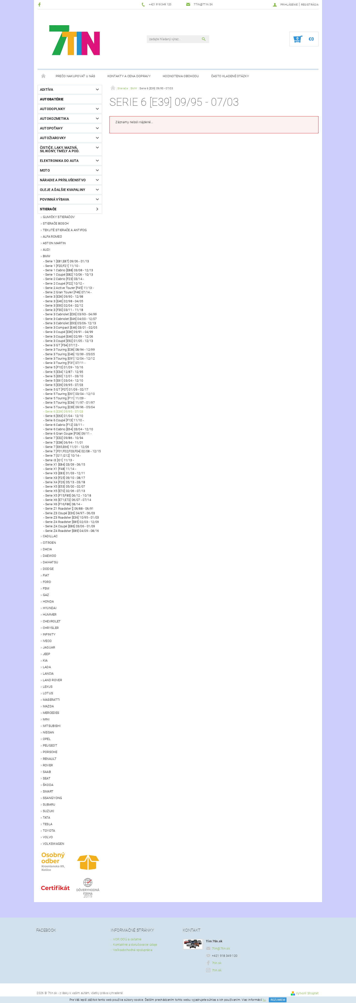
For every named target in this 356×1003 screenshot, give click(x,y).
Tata (46, 817)
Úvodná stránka (44, 76)
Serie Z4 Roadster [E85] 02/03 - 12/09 (72, 522)
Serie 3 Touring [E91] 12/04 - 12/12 (70, 358)
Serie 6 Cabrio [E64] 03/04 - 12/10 (69, 429)
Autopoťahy (51, 128)
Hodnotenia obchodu (181, 76)
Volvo (48, 837)
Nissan (48, 732)
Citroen (49, 542)
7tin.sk (216, 963)
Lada (47, 667)
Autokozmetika (54, 119)
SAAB (47, 772)
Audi (46, 249)
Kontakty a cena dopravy (129, 76)
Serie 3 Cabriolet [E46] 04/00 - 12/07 (71, 319)
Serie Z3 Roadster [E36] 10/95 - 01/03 (72, 517)
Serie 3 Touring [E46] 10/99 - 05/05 (70, 354)
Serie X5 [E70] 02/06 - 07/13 (65, 491)
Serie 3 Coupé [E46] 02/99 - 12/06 (69, 336)
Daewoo (49, 556)
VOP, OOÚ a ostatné (127, 939)
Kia (45, 660)
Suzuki (48, 811)
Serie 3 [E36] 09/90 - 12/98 (64, 296)
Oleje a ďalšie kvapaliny (62, 190)
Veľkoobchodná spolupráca (132, 950)
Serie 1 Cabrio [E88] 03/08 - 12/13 (69, 270)
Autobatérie (52, 99)
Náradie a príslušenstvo (63, 180)
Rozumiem (278, 1000)
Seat (46, 778)
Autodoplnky (52, 109)
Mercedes (51, 713)
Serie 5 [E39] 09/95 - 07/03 (64, 385)
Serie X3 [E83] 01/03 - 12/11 (65, 473)
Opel (47, 739)
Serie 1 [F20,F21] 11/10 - (62, 266)
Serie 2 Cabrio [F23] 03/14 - (64, 279)
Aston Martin (54, 243)
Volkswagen (53, 843)
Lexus (48, 686)
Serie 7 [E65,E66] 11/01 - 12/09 (67, 447)
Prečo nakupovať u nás (75, 76)
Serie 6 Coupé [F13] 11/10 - (64, 420)
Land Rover (52, 680)
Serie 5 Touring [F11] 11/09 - (65, 398)
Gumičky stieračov (59, 217)
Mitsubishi (52, 726)
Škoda (48, 785)
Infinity (49, 634)
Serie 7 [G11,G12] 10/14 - (63, 455)
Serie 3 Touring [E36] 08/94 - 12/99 (70, 349)
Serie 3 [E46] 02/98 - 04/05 (64, 301)
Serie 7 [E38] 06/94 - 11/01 (64, 442)
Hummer (50, 614)
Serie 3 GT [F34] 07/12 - (62, 345)
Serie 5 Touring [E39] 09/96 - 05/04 (70, 407)
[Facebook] (40, 4)
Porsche (50, 752)
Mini (46, 719)
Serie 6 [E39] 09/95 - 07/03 (64, 411)
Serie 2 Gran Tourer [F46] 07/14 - (68, 292)
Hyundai (49, 608)
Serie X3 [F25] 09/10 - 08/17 (65, 478)
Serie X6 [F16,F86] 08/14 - (63, 504)
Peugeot (50, 745)
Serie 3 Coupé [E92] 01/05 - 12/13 (69, 341)
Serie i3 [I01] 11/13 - (59, 460)
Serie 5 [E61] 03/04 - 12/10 (64, 380)
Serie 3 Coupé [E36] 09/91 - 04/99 (69, 332)
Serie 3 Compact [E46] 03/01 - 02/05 (71, 327)
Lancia (48, 673)
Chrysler (51, 628)
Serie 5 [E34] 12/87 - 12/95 (64, 372)
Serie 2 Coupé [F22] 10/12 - (64, 283)
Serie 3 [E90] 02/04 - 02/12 (64, 305)
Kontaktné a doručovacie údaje (135, 944)
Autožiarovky (53, 138)
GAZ (46, 595)
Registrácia (310, 4)
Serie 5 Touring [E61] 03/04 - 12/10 (70, 394)
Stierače (48, 209)
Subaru (49, 804)
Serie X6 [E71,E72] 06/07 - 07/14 (68, 500)
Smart (48, 791)
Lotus (48, 693)
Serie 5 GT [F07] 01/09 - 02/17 (66, 389)
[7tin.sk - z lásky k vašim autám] (75, 41)
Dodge (48, 569)
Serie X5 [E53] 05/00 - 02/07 (65, 486)
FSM (46, 588)
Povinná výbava (54, 199)
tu (264, 1000)
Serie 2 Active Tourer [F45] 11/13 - (69, 288)
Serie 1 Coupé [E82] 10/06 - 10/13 (69, 274)
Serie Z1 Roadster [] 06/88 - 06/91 (69, 508)
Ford (47, 582)
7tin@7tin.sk (221, 948)
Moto (45, 170)
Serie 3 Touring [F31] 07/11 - (65, 363)
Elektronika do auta (59, 161)
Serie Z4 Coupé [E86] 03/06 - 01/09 (70, 526)
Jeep (46, 654)
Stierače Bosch (56, 223)
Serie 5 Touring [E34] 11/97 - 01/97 (70, 402)
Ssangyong (52, 798)
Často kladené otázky (230, 76)
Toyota (49, 830)
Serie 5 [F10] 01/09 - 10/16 (64, 367)
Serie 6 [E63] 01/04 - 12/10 (64, 416)
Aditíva (46, 89)
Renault (49, 759)
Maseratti (51, 699)
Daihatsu (50, 562)
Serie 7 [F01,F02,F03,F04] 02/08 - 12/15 (73, 451)
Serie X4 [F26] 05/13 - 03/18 (65, 482)
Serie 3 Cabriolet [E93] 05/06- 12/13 (70, 323)
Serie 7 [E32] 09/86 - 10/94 (64, 438)
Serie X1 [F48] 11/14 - (60, 469)
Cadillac (50, 536)
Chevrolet (52, 621)
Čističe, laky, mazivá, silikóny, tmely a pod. (59, 149)
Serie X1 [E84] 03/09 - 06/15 (65, 464)
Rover (48, 765)
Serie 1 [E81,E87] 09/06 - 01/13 (67, 261)
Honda (48, 601)
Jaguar (49, 647)
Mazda (48, 706)
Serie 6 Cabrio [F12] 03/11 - (64, 425)
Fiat (46, 575)
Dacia (47, 549)
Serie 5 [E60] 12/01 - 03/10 (64, 376)
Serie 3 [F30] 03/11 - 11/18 (64, 310)
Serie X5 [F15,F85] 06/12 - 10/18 (68, 495)
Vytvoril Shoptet (307, 993)
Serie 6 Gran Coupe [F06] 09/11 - (68, 433)
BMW (47, 256)
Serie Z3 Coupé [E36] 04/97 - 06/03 (70, 513)
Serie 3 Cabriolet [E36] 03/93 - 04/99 (71, 314)
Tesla (48, 824)
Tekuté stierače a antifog (65, 230)
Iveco (47, 641)
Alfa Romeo (52, 236)
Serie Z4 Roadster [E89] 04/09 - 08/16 (72, 531)
